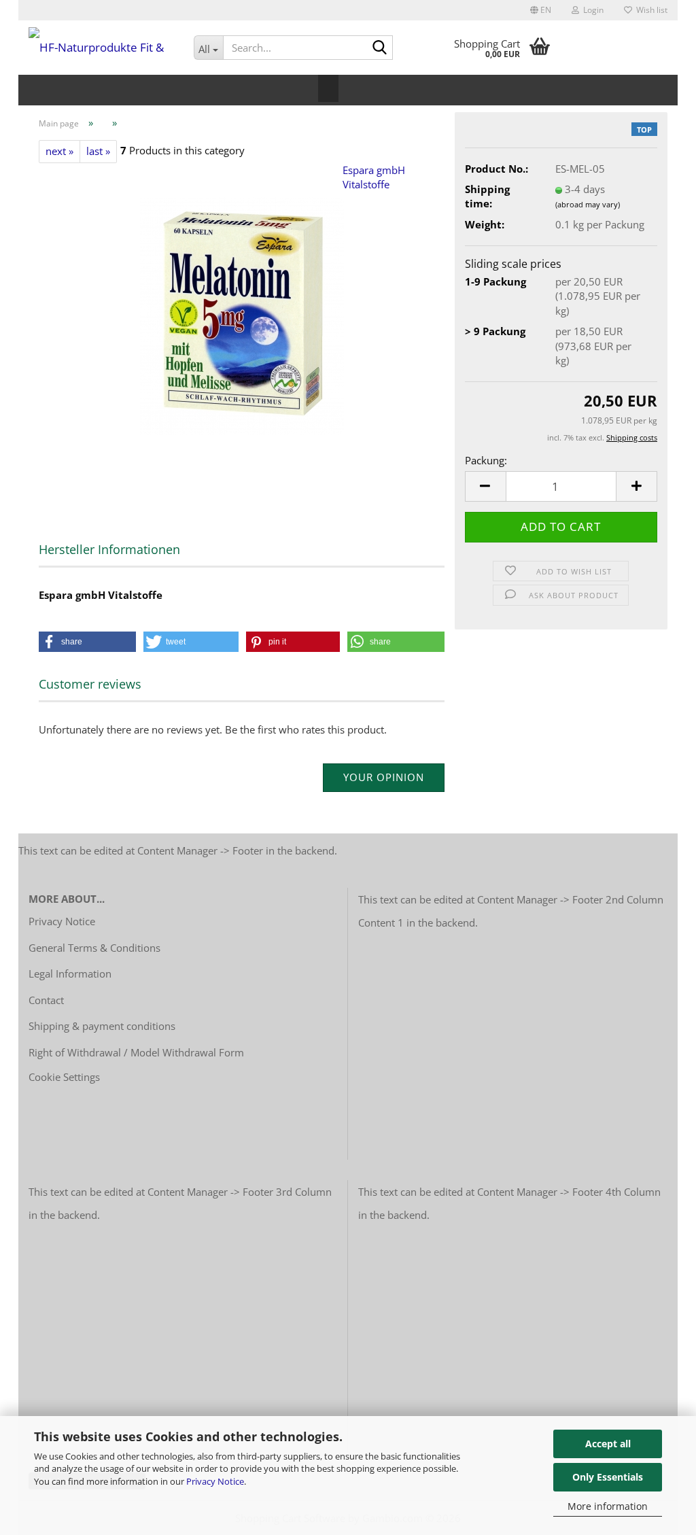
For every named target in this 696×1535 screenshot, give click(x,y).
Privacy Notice (215, 1481)
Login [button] (591, 10)
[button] (540, 10)
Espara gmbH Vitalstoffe (374, 177)
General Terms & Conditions (94, 947)
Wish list (649, 10)
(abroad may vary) (587, 204)
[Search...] (380, 48)
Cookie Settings (64, 1077)
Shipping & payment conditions (102, 1026)
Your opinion (383, 777)
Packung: (486, 460)
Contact (46, 1000)
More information (608, 1506)
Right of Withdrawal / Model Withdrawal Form (136, 1052)
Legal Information (70, 973)
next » (59, 151)
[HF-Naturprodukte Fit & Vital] (101, 47)
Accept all (608, 1443)
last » (98, 151)
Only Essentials (607, 1476)
